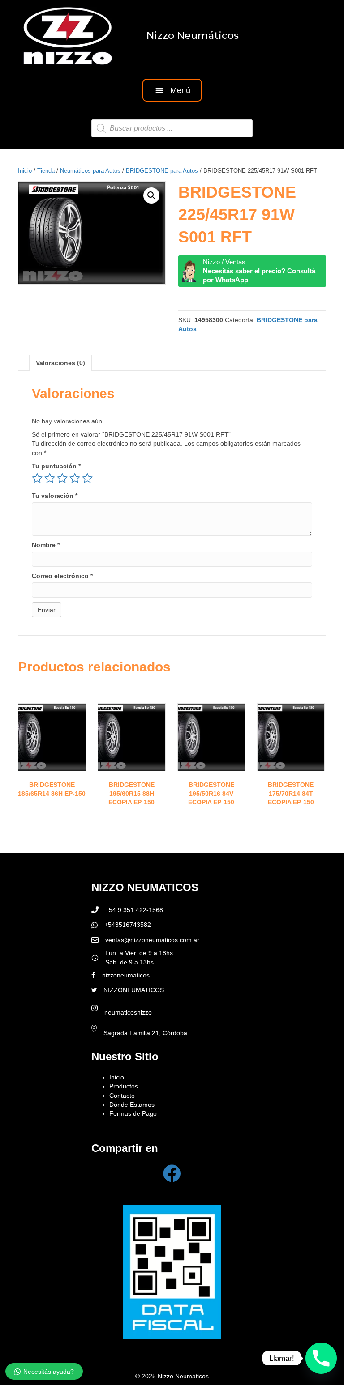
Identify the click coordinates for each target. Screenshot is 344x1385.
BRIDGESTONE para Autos (162, 170)
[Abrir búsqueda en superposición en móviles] (172, 128)
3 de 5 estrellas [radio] (62, 478)
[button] (172, 90)
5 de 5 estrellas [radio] (87, 478)
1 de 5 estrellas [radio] (37, 478)
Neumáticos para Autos (90, 170)
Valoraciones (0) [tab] (60, 362)
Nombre (46, 544)
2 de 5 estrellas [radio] (49, 478)
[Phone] (321, 1358)
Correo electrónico (62, 575)
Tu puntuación (56, 466)
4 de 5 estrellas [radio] (74, 478)
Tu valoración (54, 495)
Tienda (46, 170)
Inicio (25, 170)
